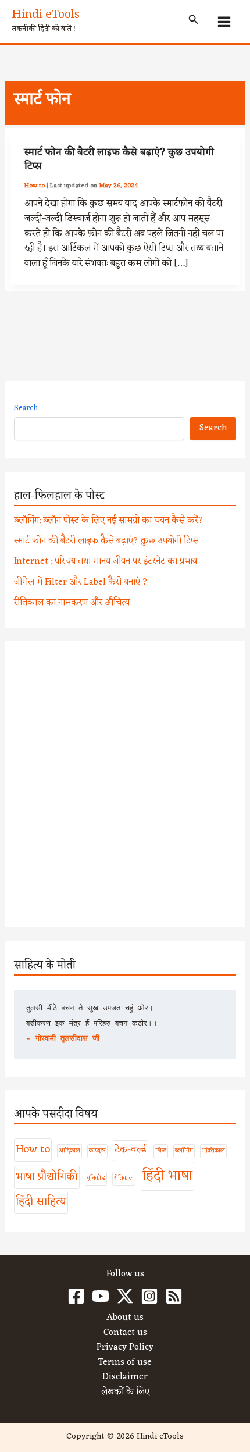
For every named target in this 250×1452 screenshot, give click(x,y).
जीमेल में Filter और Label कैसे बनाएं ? (81, 582)
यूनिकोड (96, 1178)
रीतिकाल (124, 1178)
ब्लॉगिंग (184, 1150)
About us (125, 1318)
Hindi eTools (46, 16)
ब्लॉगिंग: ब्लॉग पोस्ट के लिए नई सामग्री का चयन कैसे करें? (108, 521)
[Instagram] (149, 1296)
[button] (193, 21)
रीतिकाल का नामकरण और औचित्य (72, 603)
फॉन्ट (160, 1150)
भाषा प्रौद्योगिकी (47, 1177)
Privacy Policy (125, 1347)
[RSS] (174, 1296)
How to (34, 185)
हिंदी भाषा (167, 1176)
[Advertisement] (125, 784)
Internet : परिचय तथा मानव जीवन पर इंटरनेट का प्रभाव (105, 561)
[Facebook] (76, 1296)
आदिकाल (69, 1150)
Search (26, 408)
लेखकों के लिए (125, 1392)
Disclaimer (125, 1377)
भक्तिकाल (213, 1150)
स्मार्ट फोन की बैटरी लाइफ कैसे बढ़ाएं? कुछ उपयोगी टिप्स (119, 160)
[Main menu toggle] (224, 21)
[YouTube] (100, 1296)
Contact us (125, 1333)
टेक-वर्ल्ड (131, 1150)
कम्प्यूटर (97, 1150)
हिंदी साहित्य (41, 1202)
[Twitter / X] (125, 1296)
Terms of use (125, 1363)
